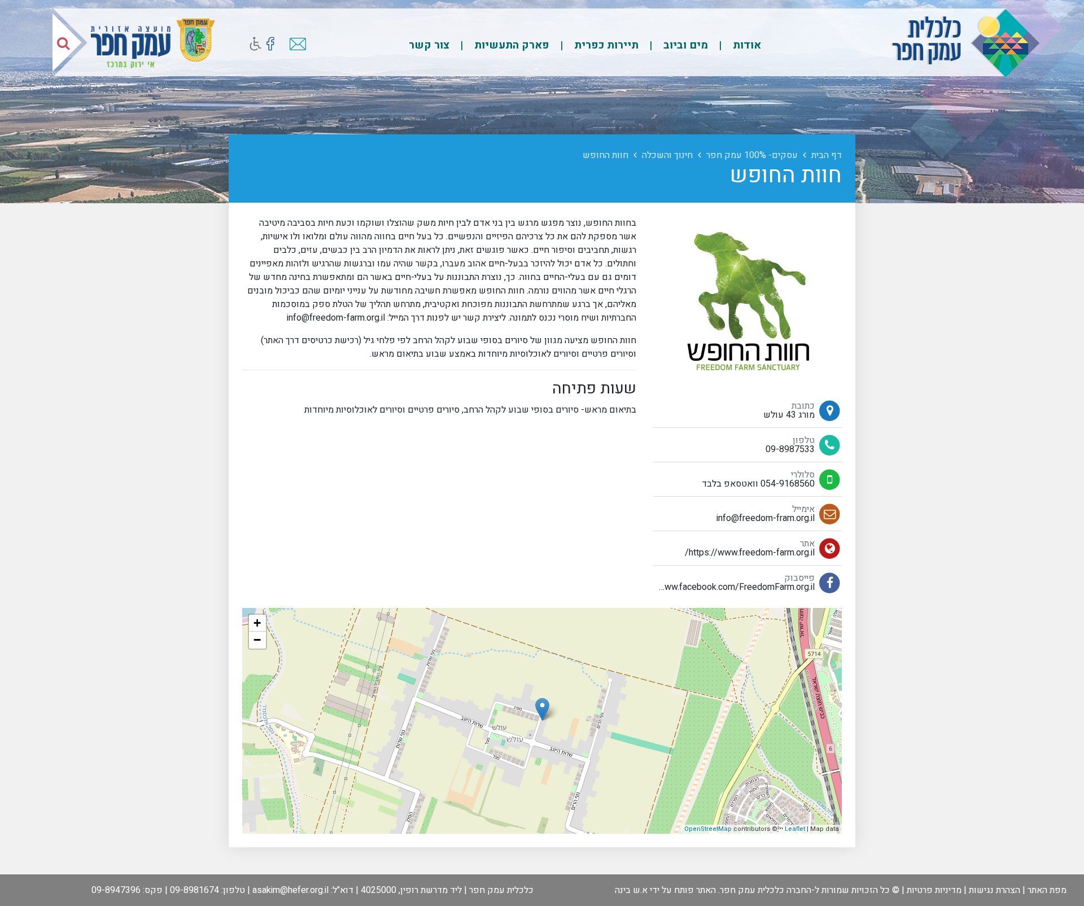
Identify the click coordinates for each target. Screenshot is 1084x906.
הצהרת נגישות (994, 890)
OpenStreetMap (708, 829)
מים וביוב (684, 45)
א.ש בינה (631, 890)
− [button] (257, 640)
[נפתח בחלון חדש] (270, 43)
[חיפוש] (63, 42)
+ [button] (257, 623)
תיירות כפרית (605, 45)
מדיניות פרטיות (934, 890)
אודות (745, 45)
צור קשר (429, 45)
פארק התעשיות (510, 45)
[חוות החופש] (542, 709)
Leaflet (795, 829)
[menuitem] (735, 44)
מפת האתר (1047, 890)
